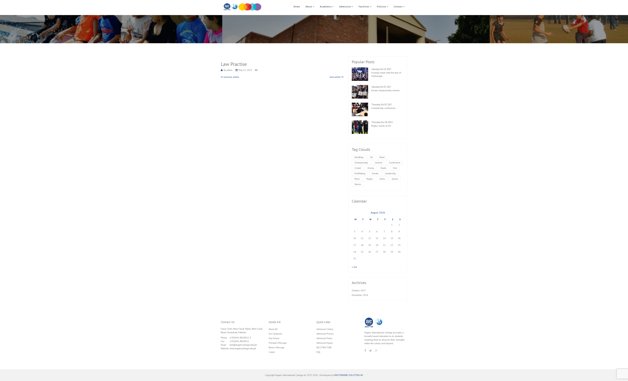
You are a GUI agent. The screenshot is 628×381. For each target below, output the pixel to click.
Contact (398, 6)
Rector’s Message (276, 347)
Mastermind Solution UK (348, 375)
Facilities (364, 6)
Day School (274, 338)
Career (272, 352)
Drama (371, 168)
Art (371, 157)
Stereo (357, 184)
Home (297, 6)
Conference (394, 162)
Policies (381, 6)
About (308, 6)
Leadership (390, 173)
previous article (231, 76)
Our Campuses (275, 333)
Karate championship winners (385, 90)
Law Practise (234, 64)
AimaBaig (358, 157)
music (357, 178)
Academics (326, 6)
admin (229, 70)
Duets (383, 168)
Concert (378, 162)
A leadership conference (383, 108)
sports (395, 178)
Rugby (369, 178)
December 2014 (360, 295)
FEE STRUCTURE (324, 347)
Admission (345, 6)
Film (395, 168)
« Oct (354, 267)
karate (375, 173)
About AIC (273, 329)
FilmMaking (359, 173)
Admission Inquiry (324, 343)
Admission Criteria (324, 329)
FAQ (318, 352)
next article (335, 76)
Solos (382, 178)
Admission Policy (324, 338)
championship (361, 162)
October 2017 (359, 290)
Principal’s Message (278, 343)
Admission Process (325, 333)
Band (382, 157)
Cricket (357, 168)
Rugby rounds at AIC (381, 125)
